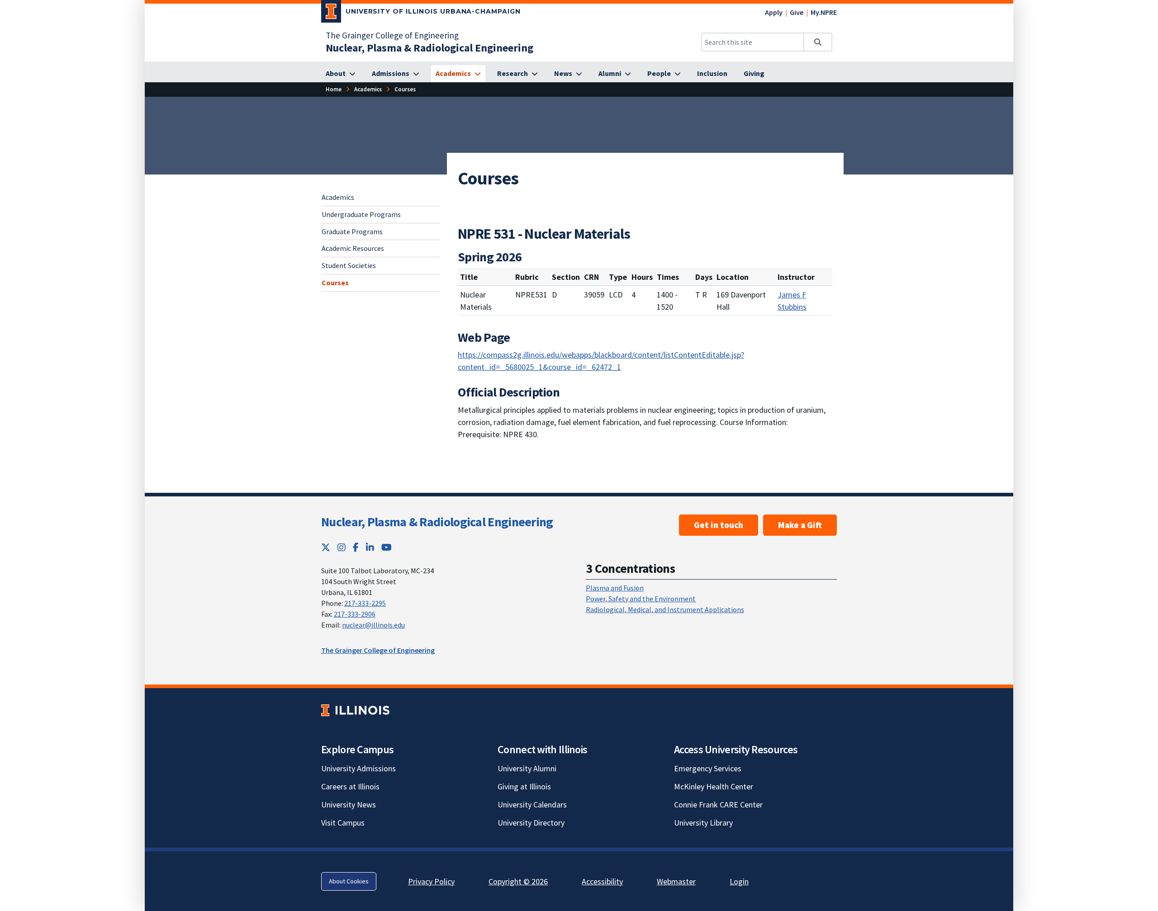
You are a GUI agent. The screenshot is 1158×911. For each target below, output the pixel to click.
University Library (703, 822)
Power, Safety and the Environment (641, 598)
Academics (338, 197)
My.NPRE (824, 12)
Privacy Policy (431, 881)
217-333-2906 (354, 613)
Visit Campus (343, 822)
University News (348, 804)
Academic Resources (353, 248)
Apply (774, 12)
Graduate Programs (352, 231)
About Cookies (349, 881)
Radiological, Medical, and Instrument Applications (665, 609)
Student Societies (349, 265)
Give (796, 12)
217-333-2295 (365, 603)
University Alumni (527, 768)
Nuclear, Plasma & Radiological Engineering (437, 522)
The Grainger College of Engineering (392, 35)
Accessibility (602, 881)
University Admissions (358, 768)
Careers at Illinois (350, 786)
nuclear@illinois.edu (373, 624)
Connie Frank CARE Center (718, 804)
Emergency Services (707, 768)
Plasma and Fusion (615, 587)
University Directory (531, 822)
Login (739, 881)
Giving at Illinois (524, 786)
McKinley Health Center (713, 786)
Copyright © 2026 (518, 881)
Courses (335, 282)
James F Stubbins (792, 300)
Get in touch (718, 524)
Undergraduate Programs (361, 213)
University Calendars (532, 804)
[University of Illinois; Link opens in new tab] (355, 710)
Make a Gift (800, 524)
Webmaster (676, 881)
